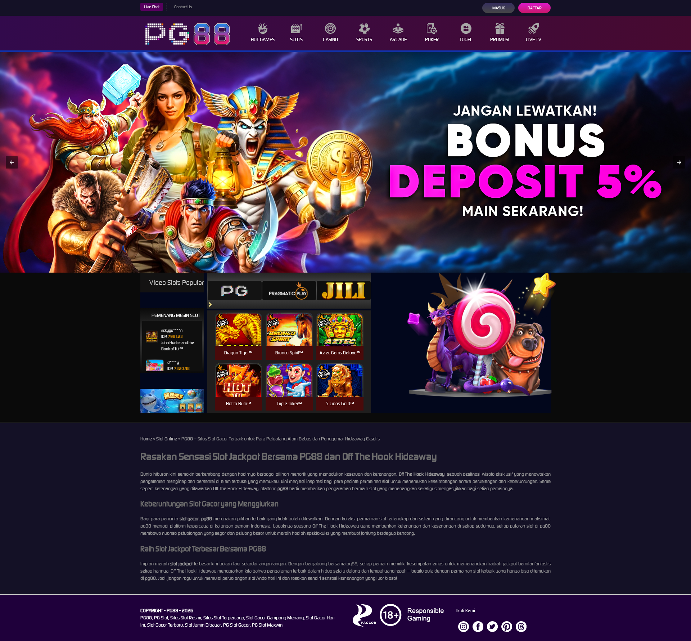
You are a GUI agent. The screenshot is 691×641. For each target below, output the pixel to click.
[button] (12, 162)
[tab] (235, 290)
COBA (238, 321)
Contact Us (183, 6)
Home (146, 439)
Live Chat (151, 6)
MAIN (238, 337)
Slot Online (166, 439)
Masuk (498, 7)
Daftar (535, 7)
